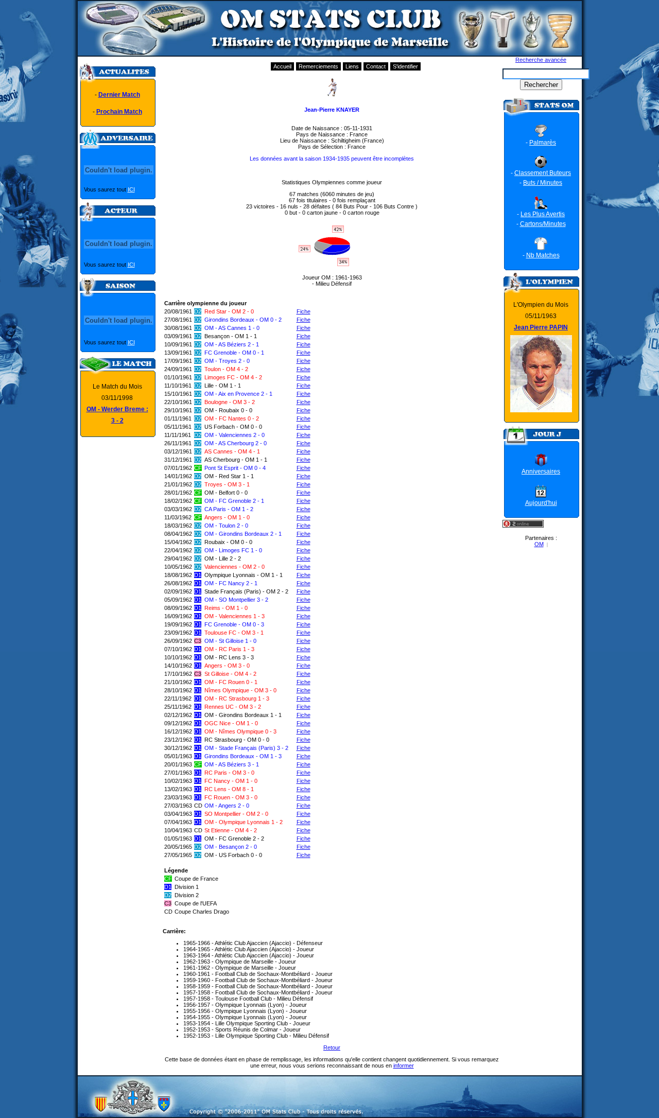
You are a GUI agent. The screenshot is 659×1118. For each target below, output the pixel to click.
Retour (331, 1047)
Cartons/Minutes (543, 224)
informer (403, 1065)
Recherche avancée (540, 60)
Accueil (282, 66)
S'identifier (405, 66)
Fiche (303, 311)
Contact (376, 66)
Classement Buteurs (542, 173)
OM (539, 544)
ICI (131, 189)
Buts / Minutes (542, 182)
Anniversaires (541, 471)
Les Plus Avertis (543, 214)
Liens (352, 66)
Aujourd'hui (541, 502)
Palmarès (542, 142)
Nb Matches (543, 255)
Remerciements (318, 66)
